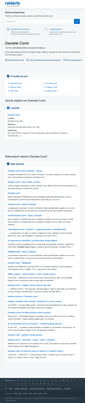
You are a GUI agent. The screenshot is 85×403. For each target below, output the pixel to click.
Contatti (67, 389)
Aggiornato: (8, 393)
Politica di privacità (37, 389)
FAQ (10, 389)
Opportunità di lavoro (54, 389)
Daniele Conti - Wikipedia (19, 263)
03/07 (20, 393)
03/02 (45, 393)
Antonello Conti (16, 83)
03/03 (40, 393)
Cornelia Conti (51, 83)
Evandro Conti (51, 91)
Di (6, 389)
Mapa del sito (10, 380)
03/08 (15, 393)
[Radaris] (12, 3)
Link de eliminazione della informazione (44, 60)
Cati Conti (14, 91)
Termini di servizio (21, 389)
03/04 (35, 393)
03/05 (30, 393)
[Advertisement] (42, 68)
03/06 (25, 393)
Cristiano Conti (51, 87)
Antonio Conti (15, 87)
